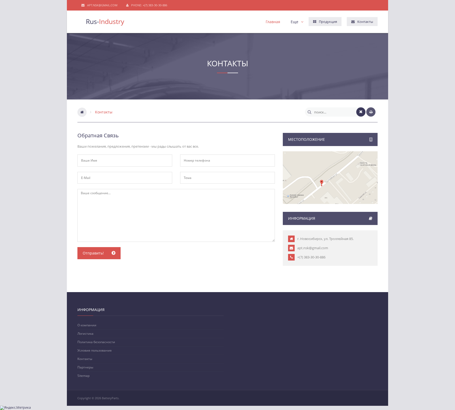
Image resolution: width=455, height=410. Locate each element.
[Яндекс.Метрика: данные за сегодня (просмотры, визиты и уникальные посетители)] (15, 408)
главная (273, 21)
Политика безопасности (96, 342)
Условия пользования (94, 350)
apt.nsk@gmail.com (102, 5)
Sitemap (83, 375)
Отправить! (93, 253)
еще (294, 21)
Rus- (105, 20)
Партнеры (85, 367)
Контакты (84, 359)
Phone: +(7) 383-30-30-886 (149, 5)
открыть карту (330, 187)
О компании (86, 325)
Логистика (85, 333)
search (309, 112)
